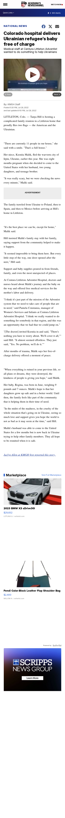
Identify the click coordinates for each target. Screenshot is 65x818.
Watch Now (56, 4)
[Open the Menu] (5, 4)
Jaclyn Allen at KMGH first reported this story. (30, 454)
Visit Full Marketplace (51, 475)
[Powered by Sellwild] (57, 645)
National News (15, 25)
